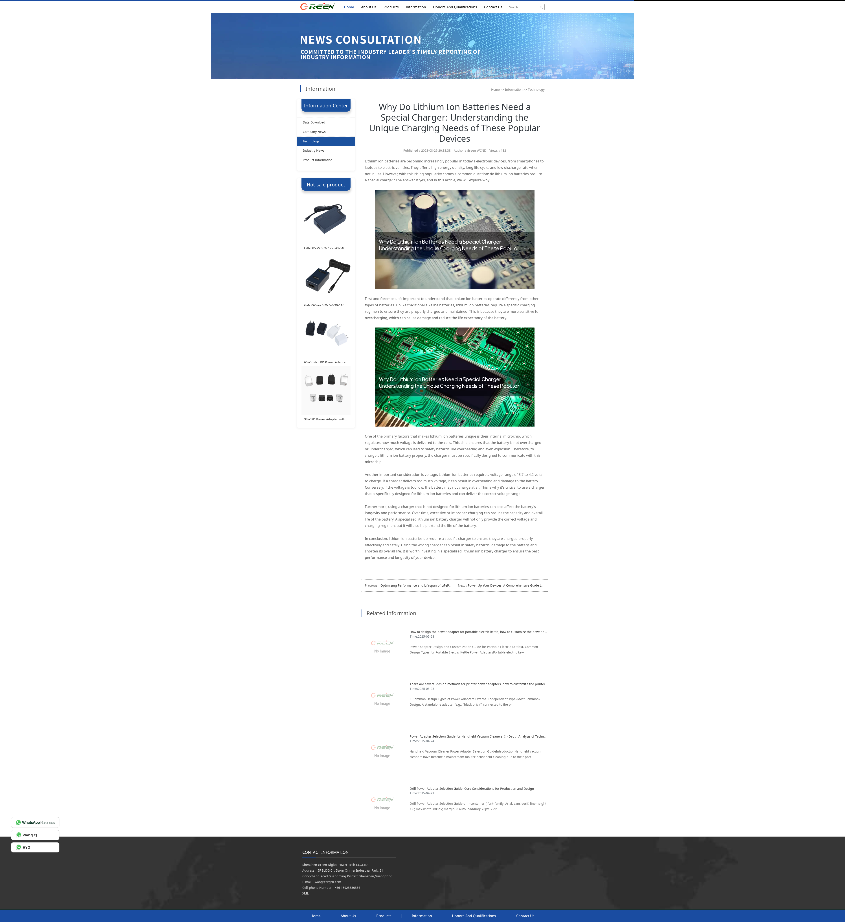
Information (416, 7)
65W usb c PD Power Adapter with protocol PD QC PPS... (345, 362)
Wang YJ (30, 835)
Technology (536, 89)
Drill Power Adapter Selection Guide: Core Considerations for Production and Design (472, 788)
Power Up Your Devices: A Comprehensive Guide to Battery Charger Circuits (523, 585)
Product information (317, 160)
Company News (314, 132)
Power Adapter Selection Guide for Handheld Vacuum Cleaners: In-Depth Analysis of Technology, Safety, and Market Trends (501, 736)
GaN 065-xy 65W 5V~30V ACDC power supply (336, 305)
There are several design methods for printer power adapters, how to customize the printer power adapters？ (491, 684)
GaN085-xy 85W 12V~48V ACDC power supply (337, 248)
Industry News (313, 150)
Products (391, 7)
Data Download (314, 122)
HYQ (26, 847)
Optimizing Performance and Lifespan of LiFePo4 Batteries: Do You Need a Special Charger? (448, 585)
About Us (369, 7)
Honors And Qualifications (455, 7)
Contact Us (493, 7)
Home (349, 7)
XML (305, 893)
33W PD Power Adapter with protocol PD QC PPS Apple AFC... (348, 419)
